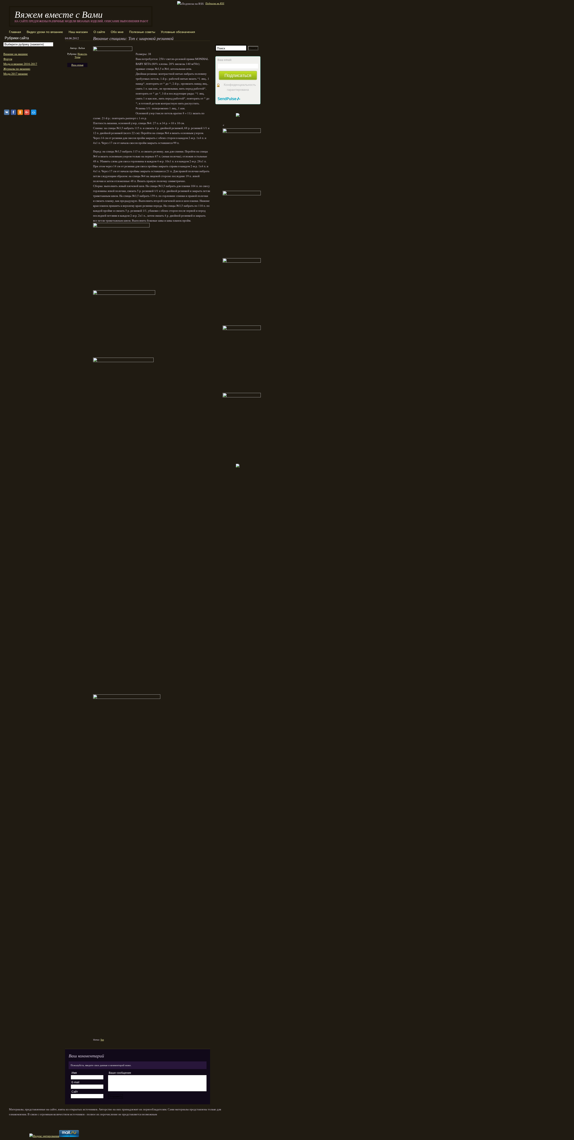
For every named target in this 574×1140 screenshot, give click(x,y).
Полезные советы (142, 32)
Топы (77, 57)
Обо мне (117, 32)
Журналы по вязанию (16, 69)
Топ (102, 1039)
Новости (82, 53)
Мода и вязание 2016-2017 (20, 64)
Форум (7, 59)
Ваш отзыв (77, 64)
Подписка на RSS (214, 3)
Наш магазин (78, 32)
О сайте (99, 32)
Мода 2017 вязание (15, 74)
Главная (15, 32)
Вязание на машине (15, 54)
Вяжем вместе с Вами (59, 14)
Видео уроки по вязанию (45, 32)
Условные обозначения (178, 32)
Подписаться (237, 75)
